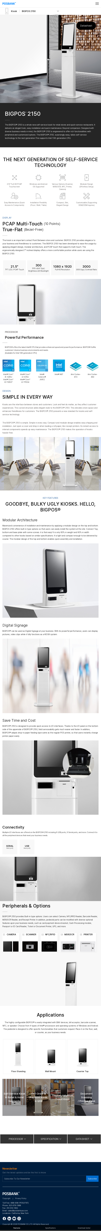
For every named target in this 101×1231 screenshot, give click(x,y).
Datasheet (86, 25)
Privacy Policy (20, 1198)
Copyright (6, 1198)
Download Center (84, 1228)
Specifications (50, 1228)
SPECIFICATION (49, 1138)
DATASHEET (82, 1138)
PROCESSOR (16, 1138)
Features (16, 1228)
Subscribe (92, 1179)
